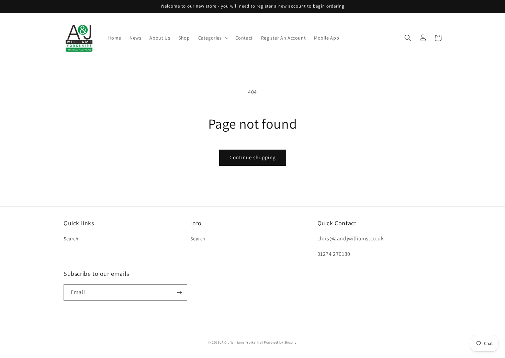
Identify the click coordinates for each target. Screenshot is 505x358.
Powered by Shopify (280, 342)
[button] (212, 38)
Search (71, 239)
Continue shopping (252, 157)
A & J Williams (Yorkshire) (242, 342)
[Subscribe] (179, 292)
